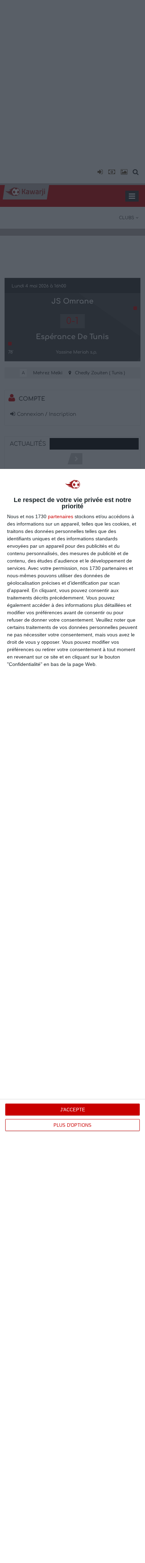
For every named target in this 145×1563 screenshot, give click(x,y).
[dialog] (72, 1016)
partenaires (60, 516)
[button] (99, 172)
